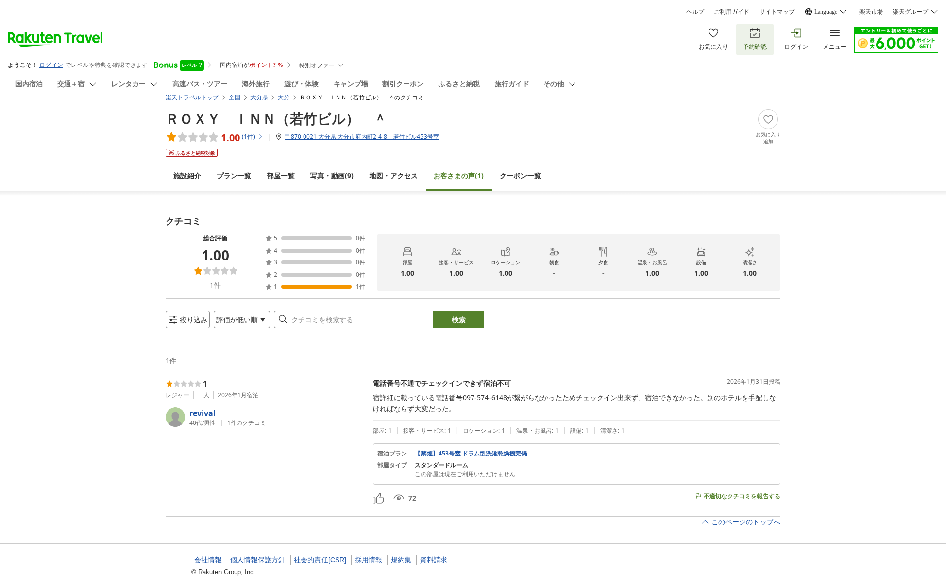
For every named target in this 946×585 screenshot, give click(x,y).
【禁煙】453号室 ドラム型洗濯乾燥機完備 (471, 453)
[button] (265, 417)
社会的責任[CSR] (320, 560)
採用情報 (368, 560)
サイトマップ (777, 11)
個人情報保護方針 (257, 560)
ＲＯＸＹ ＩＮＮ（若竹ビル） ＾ (276, 118)
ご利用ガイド (731, 11)
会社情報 (208, 560)
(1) (459, 175)
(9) (332, 175)
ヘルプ (695, 11)
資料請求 (433, 560)
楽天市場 (871, 11)
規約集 (401, 560)
